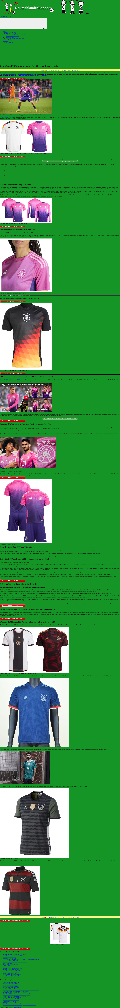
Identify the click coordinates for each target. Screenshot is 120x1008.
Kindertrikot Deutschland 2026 (12, 36)
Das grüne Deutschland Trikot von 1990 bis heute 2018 (15, 962)
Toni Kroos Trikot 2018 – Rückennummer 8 (12, 988)
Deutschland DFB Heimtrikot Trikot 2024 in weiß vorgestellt (16, 995)
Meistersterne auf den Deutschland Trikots (15, 38)
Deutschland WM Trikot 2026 (9, 32)
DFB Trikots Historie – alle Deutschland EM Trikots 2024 (15, 991)
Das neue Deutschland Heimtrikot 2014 (11, 969)
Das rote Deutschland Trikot (9, 963)
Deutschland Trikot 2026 (5, 16)
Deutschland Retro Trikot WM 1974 (11, 975)
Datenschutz (18, 1007)
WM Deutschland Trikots (8, 37)
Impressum (12, 1007)
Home (4, 31)
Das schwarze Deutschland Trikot (10, 964)
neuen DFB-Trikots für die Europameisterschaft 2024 (14, 72)
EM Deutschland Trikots (8, 39)
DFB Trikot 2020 (6, 965)
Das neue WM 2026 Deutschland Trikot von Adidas (14, 954)
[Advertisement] (60, 53)
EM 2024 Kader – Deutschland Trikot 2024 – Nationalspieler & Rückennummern (21, 959)
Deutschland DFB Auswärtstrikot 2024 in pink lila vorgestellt (16, 993)
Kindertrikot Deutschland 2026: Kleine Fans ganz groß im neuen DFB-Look (19, 1005)
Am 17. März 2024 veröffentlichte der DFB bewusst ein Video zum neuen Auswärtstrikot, (20, 379)
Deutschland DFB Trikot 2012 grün (10, 972)
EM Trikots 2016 (6, 967)
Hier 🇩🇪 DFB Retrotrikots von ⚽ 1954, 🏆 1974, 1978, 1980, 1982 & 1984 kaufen (61, 70)
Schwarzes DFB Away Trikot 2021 (10, 960)
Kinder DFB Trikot (10, 42)
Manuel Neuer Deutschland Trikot (10, 983)
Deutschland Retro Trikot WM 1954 (11, 977)
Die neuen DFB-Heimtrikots (6, 117)
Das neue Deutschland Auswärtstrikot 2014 (12, 968)
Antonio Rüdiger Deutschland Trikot (11, 982)
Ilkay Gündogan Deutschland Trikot (11, 987)
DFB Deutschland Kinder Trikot (10, 973)
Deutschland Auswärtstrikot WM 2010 (11, 970)
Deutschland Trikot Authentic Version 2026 (15, 34)
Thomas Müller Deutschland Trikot (10, 985)
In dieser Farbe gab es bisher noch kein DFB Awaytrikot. (33, 75)
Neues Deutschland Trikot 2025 (13, 33)
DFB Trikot (5, 41)
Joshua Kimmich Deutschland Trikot (11, 986)
